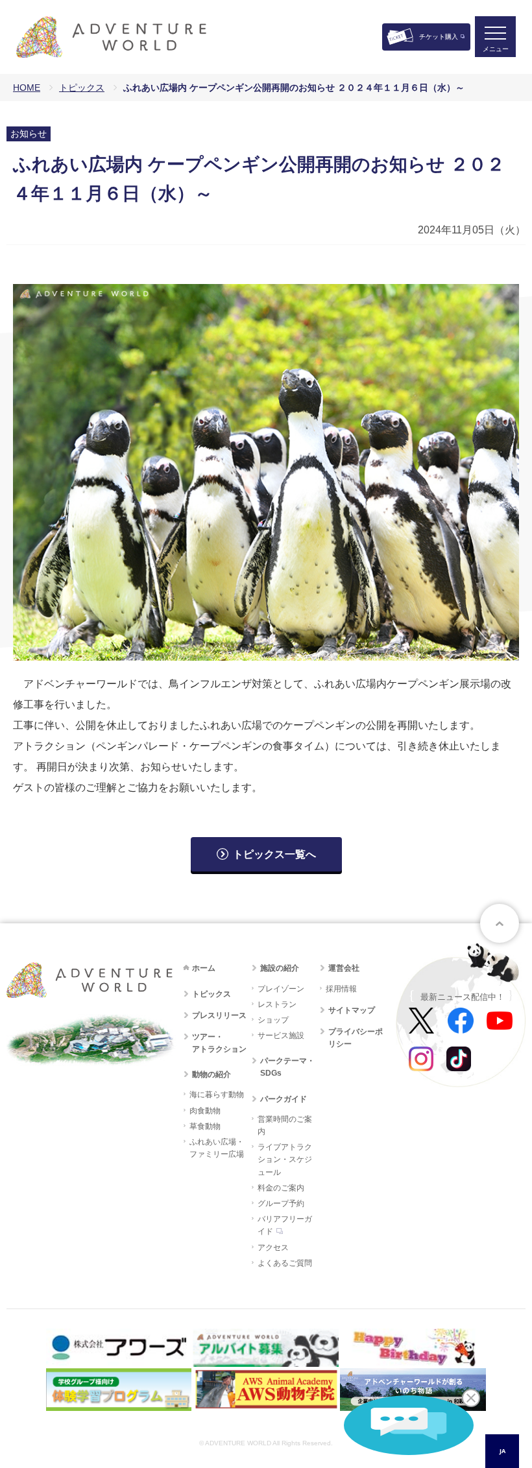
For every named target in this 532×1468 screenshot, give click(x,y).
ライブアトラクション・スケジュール (285, 1159)
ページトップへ (499, 923)
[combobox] (502, 1451)
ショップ (273, 1019)
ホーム (203, 968)
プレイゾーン (281, 988)
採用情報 (341, 988)
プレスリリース (219, 1015)
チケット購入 (438, 36)
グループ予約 (281, 1203)
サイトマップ (351, 1010)
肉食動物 (205, 1110)
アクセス (273, 1247)
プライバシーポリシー (355, 1037)
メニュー (496, 49)
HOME (26, 87)
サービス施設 (281, 1035)
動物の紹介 (211, 1074)
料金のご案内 (281, 1187)
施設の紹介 (279, 968)
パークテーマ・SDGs (287, 1067)
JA (502, 1451)
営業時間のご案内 (285, 1125)
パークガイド (283, 1099)
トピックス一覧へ (274, 854)
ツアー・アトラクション (219, 1043)
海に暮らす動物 (216, 1094)
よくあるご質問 (285, 1263)
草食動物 (205, 1126)
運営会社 (343, 968)
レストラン (277, 1004)
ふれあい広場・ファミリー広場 (216, 1148)
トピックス (81, 87)
